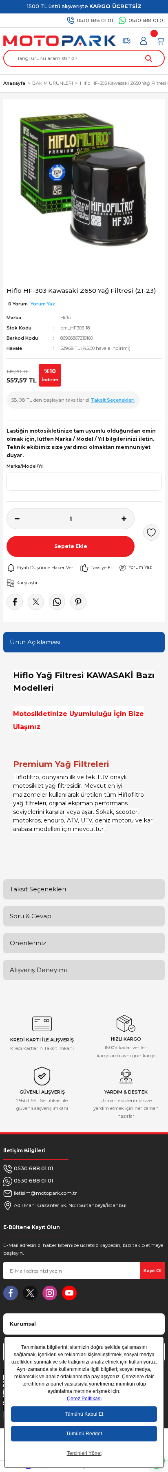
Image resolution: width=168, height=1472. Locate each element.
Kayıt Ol (152, 1270)
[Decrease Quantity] (13, 518)
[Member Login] (143, 41)
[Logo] (59, 40)
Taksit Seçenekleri (38, 889)
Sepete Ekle (70, 546)
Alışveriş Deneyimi (38, 970)
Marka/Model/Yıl (25, 466)
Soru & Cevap (30, 916)
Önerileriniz (28, 943)
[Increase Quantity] (128, 518)
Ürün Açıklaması (35, 642)
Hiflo (65, 317)
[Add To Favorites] (151, 532)
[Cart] (161, 41)
